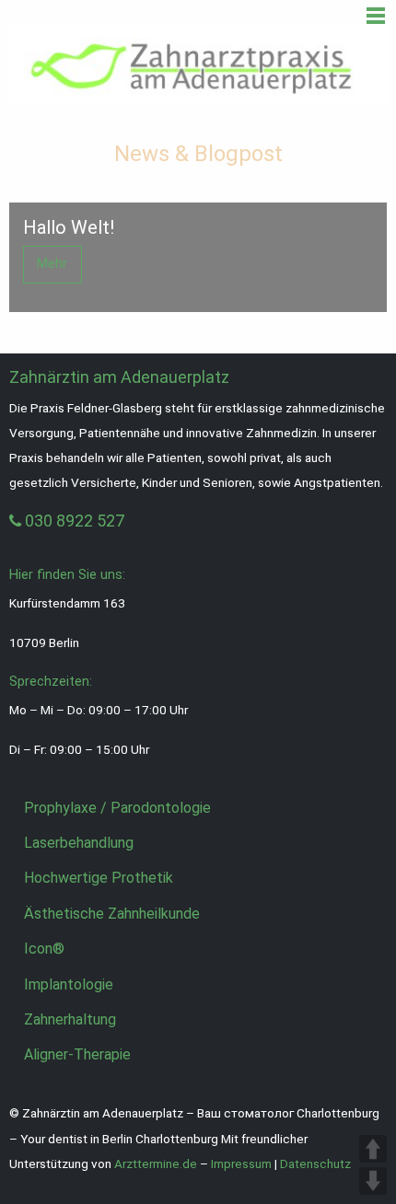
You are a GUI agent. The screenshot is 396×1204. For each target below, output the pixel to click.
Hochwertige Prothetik (98, 877)
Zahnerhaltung (70, 1019)
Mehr (52, 264)
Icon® (44, 948)
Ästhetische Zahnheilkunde (112, 913)
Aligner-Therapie (77, 1054)
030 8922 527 (72, 520)
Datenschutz (315, 1163)
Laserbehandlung (79, 842)
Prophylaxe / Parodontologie (117, 807)
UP (373, 1149)
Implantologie (68, 984)
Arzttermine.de (155, 1163)
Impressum (241, 1163)
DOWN (373, 1181)
